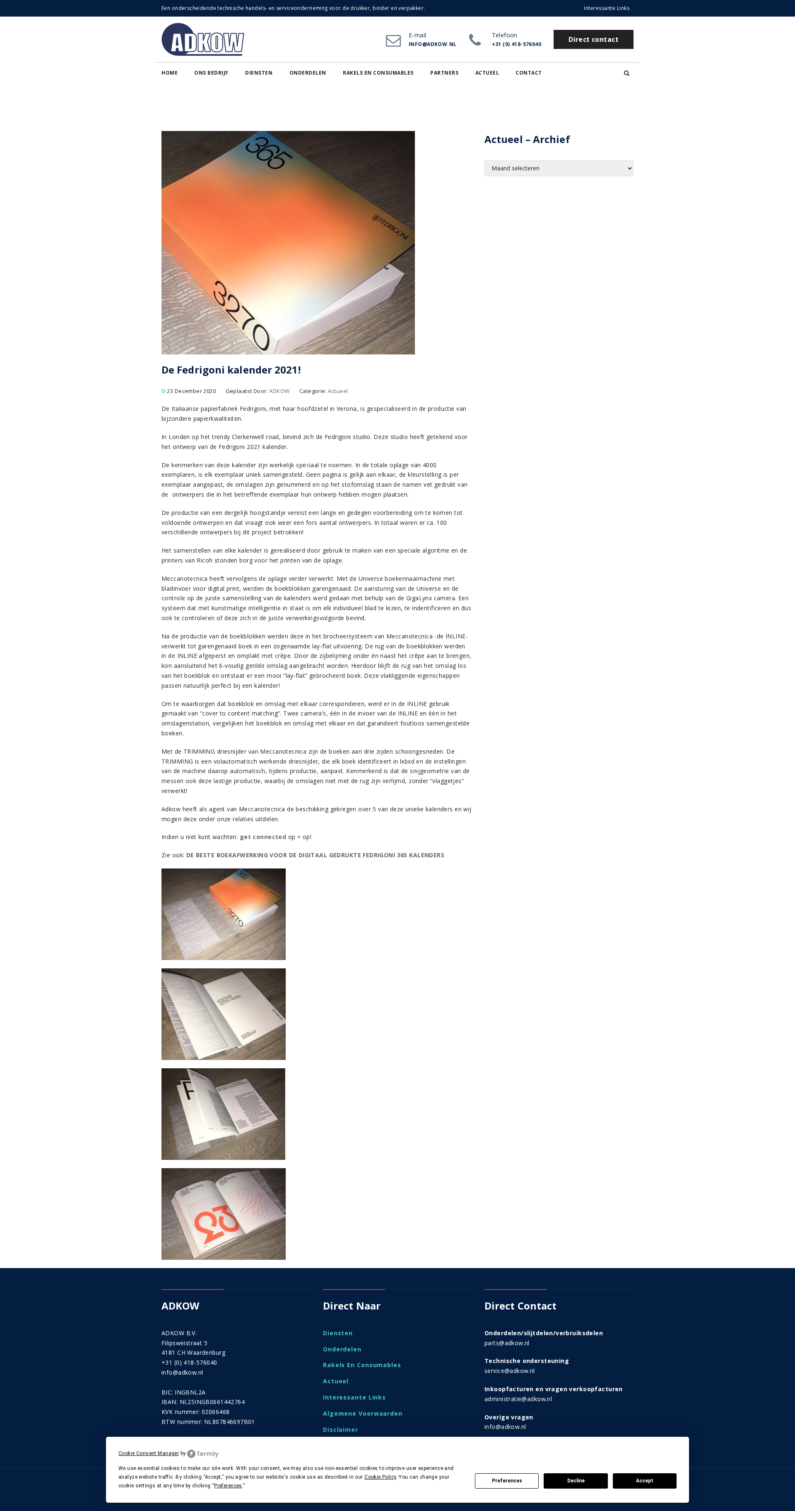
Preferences (507, 1481)
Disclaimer (340, 1429)
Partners (444, 72)
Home (169, 72)
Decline (576, 1481)
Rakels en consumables (378, 72)
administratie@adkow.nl (518, 1399)
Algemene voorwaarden (362, 1413)
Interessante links (606, 8)
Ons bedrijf (211, 72)
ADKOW (279, 391)
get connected (263, 837)
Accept (644, 1481)
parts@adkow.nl (507, 1343)
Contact (529, 72)
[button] (627, 73)
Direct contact (594, 39)
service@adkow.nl (509, 1371)
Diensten (258, 72)
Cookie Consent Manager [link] (148, 1453)
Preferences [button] (228, 1486)
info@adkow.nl (182, 1372)
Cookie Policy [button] (380, 1477)
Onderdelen (307, 72)
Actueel (487, 72)
